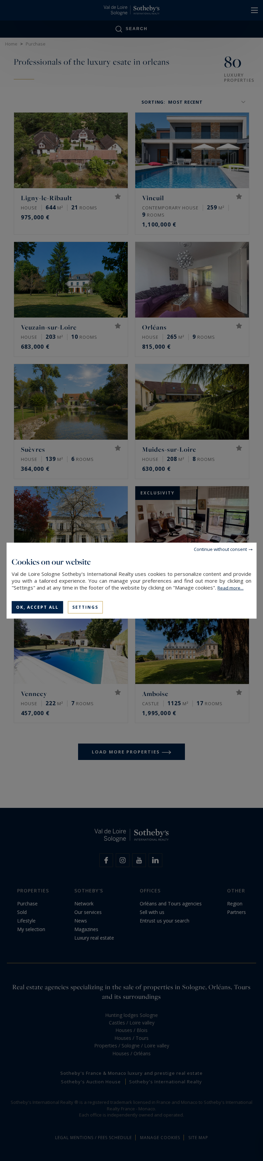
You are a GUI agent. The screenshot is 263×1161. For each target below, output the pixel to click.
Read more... (230, 587)
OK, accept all (37, 607)
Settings (85, 607)
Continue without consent (220, 549)
